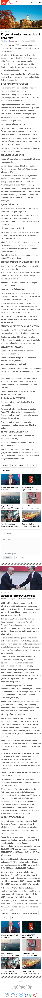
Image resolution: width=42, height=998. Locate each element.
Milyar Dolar (22, 466)
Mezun (14, 466)
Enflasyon (5, 918)
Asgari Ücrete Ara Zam (30, 913)
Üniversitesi (6, 470)
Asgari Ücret (16, 913)
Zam (13, 918)
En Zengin (5, 466)
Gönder (7, 558)
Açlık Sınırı (5, 913)
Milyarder (32, 466)
